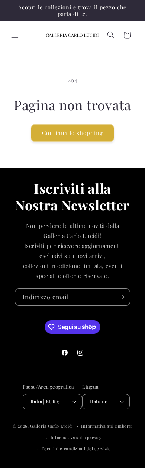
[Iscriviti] (121, 297)
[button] (15, 35)
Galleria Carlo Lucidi (51, 426)
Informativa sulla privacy (76, 437)
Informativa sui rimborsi (106, 426)
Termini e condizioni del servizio (76, 448)
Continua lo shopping (72, 133)
